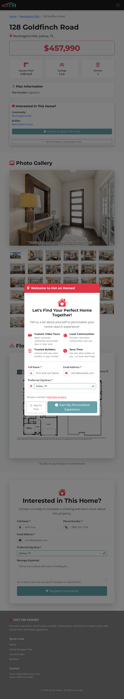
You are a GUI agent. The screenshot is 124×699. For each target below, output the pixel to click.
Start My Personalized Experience (74, 407)
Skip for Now (38, 407)
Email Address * (72, 367)
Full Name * (35, 367)
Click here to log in (56, 397)
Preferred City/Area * (40, 380)
